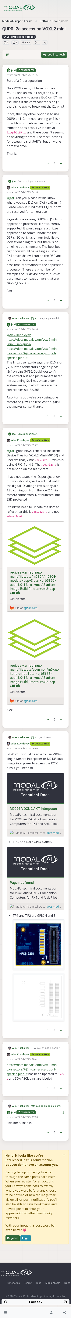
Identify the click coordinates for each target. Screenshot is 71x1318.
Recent (28, 1282)
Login (25, 1238)
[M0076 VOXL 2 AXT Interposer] (35, 788)
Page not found (22, 883)
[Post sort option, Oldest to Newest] (7, 54)
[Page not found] (35, 862)
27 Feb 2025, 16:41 (27, 1059)
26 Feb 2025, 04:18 (27, 192)
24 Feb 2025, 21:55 (27, 75)
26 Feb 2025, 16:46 (27, 329)
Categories (13, 1282)
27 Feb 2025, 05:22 (27, 445)
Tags (38, 1282)
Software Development (20, 36)
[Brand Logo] (19, 8)
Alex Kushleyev (20, 187)
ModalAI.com (52, 1282)
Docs (67, 1282)
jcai (13, 70)
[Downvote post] (61, 163)
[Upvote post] (47, 163)
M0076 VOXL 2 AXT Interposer (33, 809)
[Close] (64, 1155)
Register (12, 1238)
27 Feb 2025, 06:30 (27, 748)
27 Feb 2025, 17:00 (27, 1117)
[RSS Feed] (45, 42)
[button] (5, 1312)
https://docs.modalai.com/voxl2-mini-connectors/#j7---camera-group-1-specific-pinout (33, 353)
